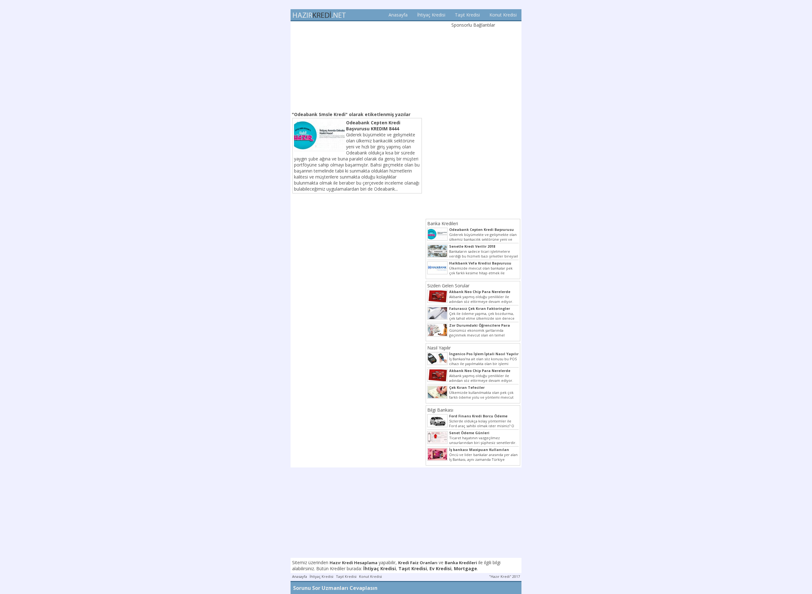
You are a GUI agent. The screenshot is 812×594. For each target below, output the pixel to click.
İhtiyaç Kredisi (431, 15)
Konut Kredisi (503, 15)
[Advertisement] (357, 65)
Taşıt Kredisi (467, 15)
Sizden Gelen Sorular (448, 286)
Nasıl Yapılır (439, 348)
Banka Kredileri (442, 223)
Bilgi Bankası (440, 410)
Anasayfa (398, 15)
